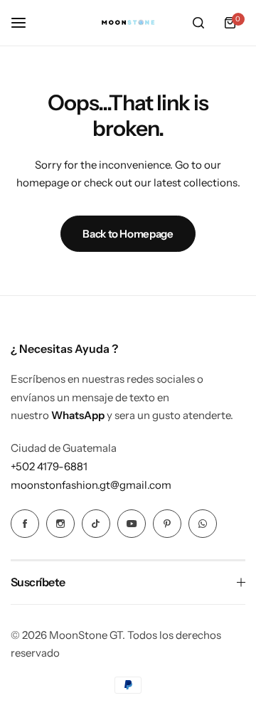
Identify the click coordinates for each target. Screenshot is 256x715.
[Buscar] (198, 22)
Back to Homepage (127, 233)
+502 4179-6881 (49, 466)
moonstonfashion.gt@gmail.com (91, 485)
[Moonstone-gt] (128, 23)
